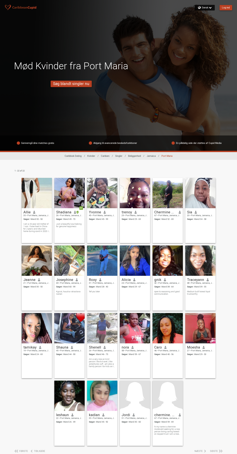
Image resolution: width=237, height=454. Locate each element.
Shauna (62, 347)
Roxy (93, 280)
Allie (27, 212)
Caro (158, 347)
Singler (118, 156)
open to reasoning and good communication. (167, 292)
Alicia (126, 280)
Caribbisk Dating (73, 156)
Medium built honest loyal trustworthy (198, 292)
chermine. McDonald (165, 415)
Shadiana (63, 212)
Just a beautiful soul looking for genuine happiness (69, 225)
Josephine (64, 280)
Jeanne (29, 280)
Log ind (226, 7)
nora (125, 347)
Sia (189, 212)
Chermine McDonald (165, 212)
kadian (94, 415)
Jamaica (151, 156)
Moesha (193, 347)
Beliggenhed (134, 156)
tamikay (30, 347)
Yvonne (95, 212)
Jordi (126, 415)
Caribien (105, 156)
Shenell (95, 347)
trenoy (127, 212)
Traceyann (195, 280)
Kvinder (91, 156)
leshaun (62, 415)
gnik (157, 280)
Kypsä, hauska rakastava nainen (68, 292)
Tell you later (94, 291)
